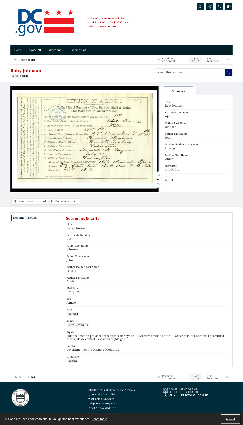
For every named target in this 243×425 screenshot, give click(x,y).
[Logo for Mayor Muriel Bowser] (185, 392)
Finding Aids (78, 50)
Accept (230, 419)
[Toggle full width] (158, 175)
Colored (73, 314)
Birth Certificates (78, 325)
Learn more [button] (99, 419)
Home (18, 50)
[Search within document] (228, 72)
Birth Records (20, 76)
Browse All (34, 50)
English (72, 361)
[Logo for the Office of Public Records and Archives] (20, 397)
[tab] (178, 90)
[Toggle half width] (158, 184)
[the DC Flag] (44, 22)
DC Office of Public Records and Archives (111, 390)
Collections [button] (54, 50)
